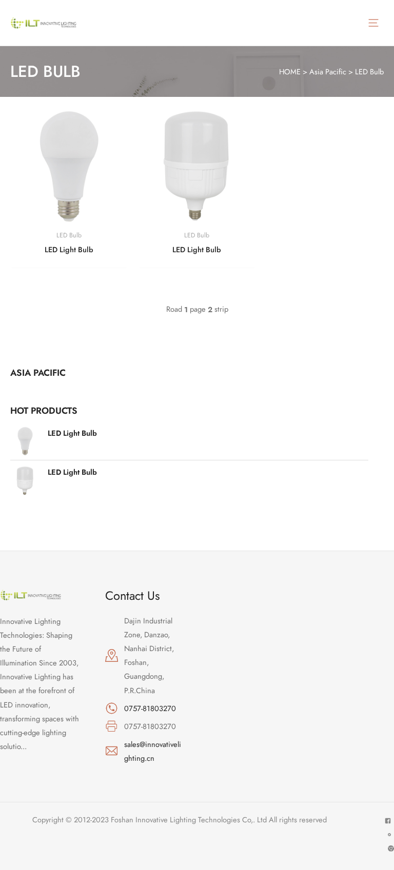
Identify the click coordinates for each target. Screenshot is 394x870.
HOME (290, 71)
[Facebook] (388, 821)
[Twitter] (389, 834)
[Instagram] (391, 848)
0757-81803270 (150, 708)
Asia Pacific (327, 71)
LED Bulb (369, 71)
